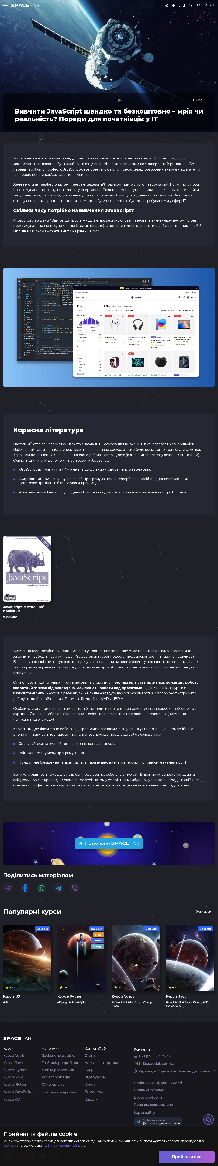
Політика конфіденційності (158, 1083)
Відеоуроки (95, 1077)
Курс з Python (15, 1070)
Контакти (142, 1049)
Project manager (56, 1077)
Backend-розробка (58, 1055)
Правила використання (154, 1104)
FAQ (88, 1070)
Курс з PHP (13, 1077)
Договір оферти (148, 1097)
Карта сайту (144, 1113)
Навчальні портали (101, 1063)
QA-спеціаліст (54, 1084)
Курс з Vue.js (14, 1055)
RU (212, 5)
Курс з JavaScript (18, 1091)
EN (199, 5)
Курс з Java (13, 1063)
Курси (8, 1048)
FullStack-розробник (60, 1063)
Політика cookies (149, 1090)
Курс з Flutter (14, 1084)
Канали (91, 1099)
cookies (8, 1146)
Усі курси (204, 912)
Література (94, 1091)
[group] (27, 577)
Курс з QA (12, 1099)
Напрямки (51, 1048)
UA (205, 5)
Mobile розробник (58, 1070)
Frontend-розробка (59, 1092)
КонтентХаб (95, 1048)
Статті (90, 1055)
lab (25, 6)
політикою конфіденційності (63, 1146)
